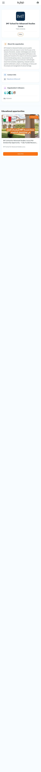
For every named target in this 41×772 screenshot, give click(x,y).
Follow (20, 34)
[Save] (4, 117)
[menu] (3, 2)
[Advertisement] (20, 766)
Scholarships (34, 117)
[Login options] (37, 2)
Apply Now (21, 154)
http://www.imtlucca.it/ (13, 79)
